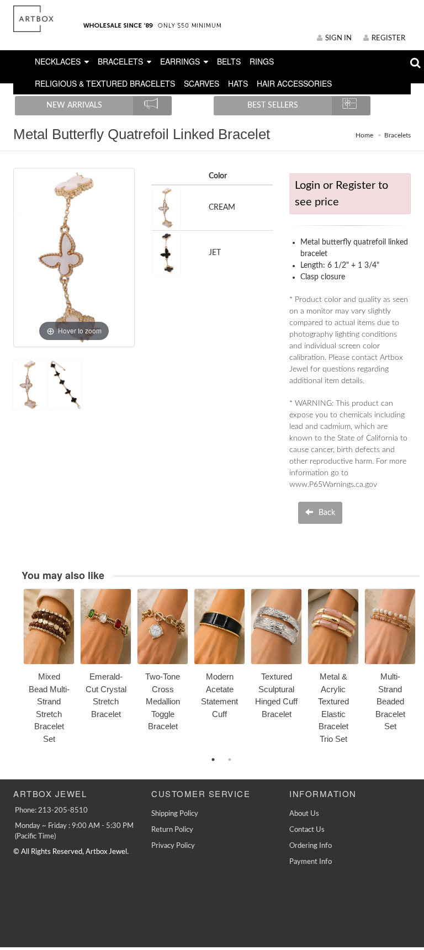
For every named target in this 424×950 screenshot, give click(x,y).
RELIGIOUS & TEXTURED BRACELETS (105, 83)
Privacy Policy (173, 846)
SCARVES (201, 83)
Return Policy (172, 830)
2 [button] (229, 759)
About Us (304, 814)
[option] (49, 670)
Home (364, 135)
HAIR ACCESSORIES (294, 83)
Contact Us (307, 830)
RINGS (262, 61)
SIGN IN (338, 38)
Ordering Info (310, 846)
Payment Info (310, 862)
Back (325, 513)
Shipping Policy (174, 814)
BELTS (229, 61)
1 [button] (213, 759)
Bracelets (397, 135)
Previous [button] (14, 672)
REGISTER (388, 38)
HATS (238, 83)
